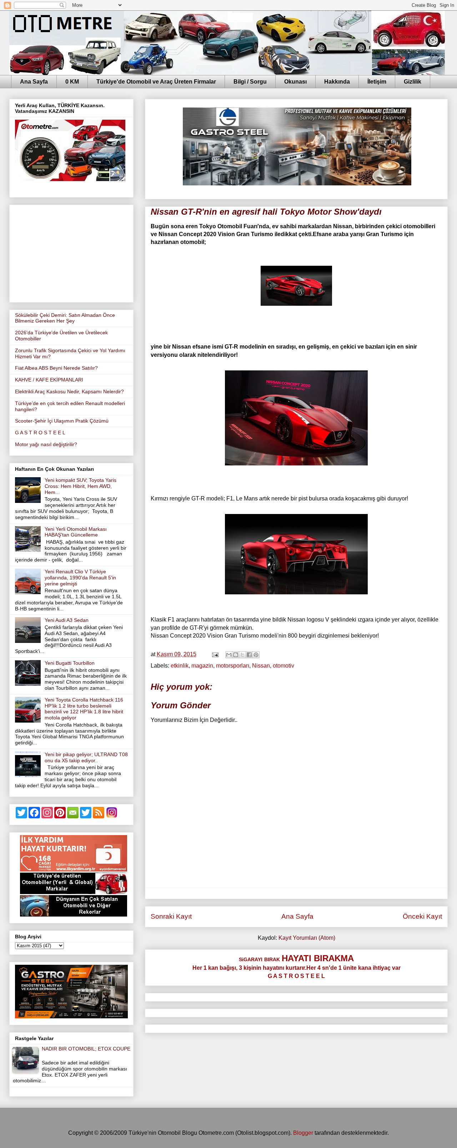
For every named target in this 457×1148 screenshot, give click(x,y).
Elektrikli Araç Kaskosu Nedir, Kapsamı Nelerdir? (69, 391)
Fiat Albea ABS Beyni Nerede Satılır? (56, 368)
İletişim (376, 82)
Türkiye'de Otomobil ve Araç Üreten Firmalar (156, 82)
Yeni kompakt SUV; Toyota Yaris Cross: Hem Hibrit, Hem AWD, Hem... (80, 486)
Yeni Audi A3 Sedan (67, 620)
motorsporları (232, 666)
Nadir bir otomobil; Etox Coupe (86, 1049)
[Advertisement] (71, 252)
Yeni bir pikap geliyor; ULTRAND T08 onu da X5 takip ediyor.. (86, 757)
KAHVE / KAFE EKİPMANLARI (49, 380)
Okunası (295, 82)
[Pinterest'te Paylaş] (256, 654)
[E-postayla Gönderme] (214, 654)
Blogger (303, 1133)
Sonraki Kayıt (171, 916)
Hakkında (337, 82)
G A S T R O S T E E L (40, 432)
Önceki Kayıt (422, 916)
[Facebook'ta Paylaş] (249, 654)
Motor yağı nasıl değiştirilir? (46, 444)
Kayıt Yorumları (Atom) (306, 938)
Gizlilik (412, 82)
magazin (202, 666)
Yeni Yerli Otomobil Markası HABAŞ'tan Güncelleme (76, 532)
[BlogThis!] (235, 654)
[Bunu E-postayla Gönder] (228, 654)
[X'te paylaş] (242, 654)
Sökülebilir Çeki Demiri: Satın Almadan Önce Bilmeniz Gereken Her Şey (65, 318)
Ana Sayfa (34, 82)
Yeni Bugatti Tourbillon (70, 663)
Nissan (261, 666)
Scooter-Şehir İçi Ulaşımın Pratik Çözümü (62, 421)
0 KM (72, 82)
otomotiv (283, 666)
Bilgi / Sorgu (250, 82)
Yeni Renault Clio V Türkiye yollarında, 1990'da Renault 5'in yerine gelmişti (80, 578)
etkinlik (180, 666)
